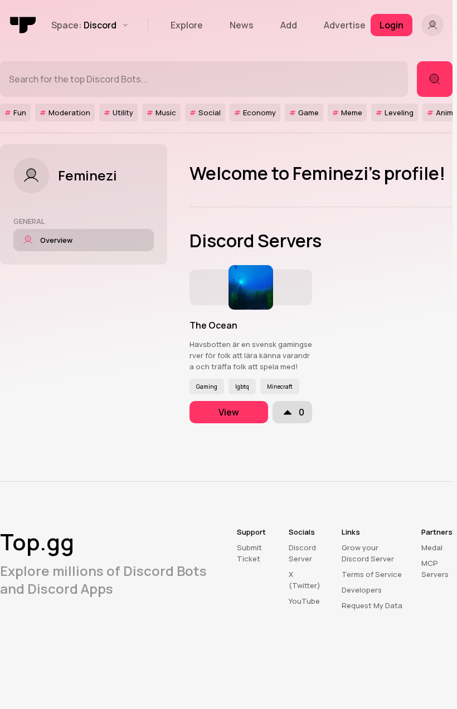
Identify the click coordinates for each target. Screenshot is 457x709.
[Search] (435, 79)
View (228, 412)
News (242, 25)
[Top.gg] (23, 25)
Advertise (345, 25)
